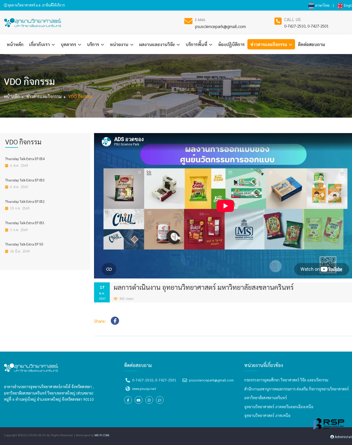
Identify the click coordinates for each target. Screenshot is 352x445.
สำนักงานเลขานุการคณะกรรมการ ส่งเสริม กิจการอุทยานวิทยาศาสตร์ (296, 389)
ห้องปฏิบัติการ (231, 44)
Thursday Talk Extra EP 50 (24, 244)
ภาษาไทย (322, 5)
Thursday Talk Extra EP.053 (25, 180)
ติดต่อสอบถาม (311, 44)
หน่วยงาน (119, 44)
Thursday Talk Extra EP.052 (25, 201)
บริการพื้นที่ (197, 44)
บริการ (93, 44)
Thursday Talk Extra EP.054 (25, 158)
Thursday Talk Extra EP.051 (25, 223)
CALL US (292, 19)
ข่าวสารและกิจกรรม (269, 44)
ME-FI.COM (102, 435)
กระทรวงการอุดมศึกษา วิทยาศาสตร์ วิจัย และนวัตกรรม (286, 380)
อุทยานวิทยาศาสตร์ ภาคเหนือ (267, 415)
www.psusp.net (144, 388)
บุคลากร (69, 44)
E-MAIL (200, 19)
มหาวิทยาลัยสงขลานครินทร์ (265, 397)
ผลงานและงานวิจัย (157, 44)
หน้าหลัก (15, 44)
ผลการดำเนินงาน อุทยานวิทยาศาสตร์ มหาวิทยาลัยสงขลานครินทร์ (204, 287)
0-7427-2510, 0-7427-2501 (306, 25)
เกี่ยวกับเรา (40, 44)
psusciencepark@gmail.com (220, 26)
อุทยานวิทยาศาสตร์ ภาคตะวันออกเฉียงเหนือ (278, 406)
